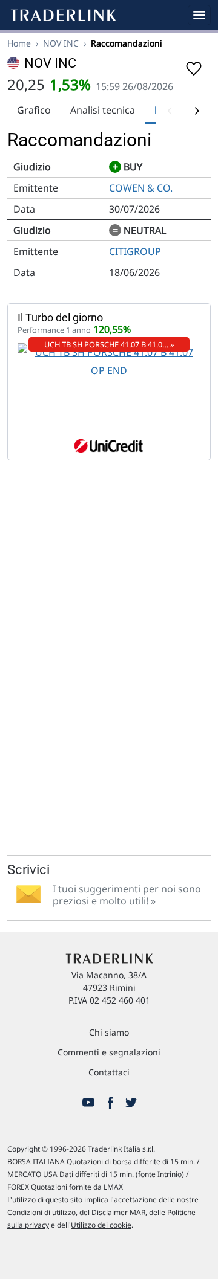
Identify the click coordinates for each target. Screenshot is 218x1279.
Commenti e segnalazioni (109, 1052)
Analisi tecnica (102, 110)
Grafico (34, 110)
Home (19, 43)
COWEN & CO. (141, 188)
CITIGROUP (135, 251)
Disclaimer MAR (118, 1212)
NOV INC (61, 43)
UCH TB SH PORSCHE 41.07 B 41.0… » (109, 344)
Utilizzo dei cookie (101, 1225)
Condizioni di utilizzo (41, 1212)
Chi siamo (109, 1032)
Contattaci (109, 1072)
